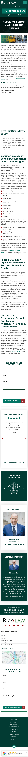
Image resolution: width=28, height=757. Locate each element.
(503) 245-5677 (9, 645)
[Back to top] (14, 746)
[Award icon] (14, 483)
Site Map (14, 739)
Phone (5, 381)
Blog (14, 731)
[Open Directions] (14, 651)
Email (4, 375)
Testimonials (14, 724)
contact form (16, 351)
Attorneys (14, 722)
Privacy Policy (14, 734)
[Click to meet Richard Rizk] (14, 513)
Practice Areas (14, 727)
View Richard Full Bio (13, 597)
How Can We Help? (8, 388)
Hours (11, 648)
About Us (14, 719)
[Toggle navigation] (25, 2)
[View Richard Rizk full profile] (14, 560)
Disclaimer (14, 736)
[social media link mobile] (5, 625)
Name (4, 369)
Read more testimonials (13, 463)
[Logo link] (11, 2)
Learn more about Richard (13, 544)
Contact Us (14, 729)
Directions (4, 648)
